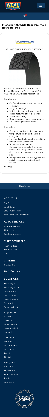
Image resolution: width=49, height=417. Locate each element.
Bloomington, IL (11, 283)
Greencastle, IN (11, 307)
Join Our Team (10, 265)
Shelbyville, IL (10, 362)
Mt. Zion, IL (9, 349)
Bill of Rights (9, 207)
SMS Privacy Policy (12, 211)
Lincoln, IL (8, 332)
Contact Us (12, 270)
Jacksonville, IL (10, 324)
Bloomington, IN (11, 287)
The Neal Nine (10, 250)
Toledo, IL (8, 378)
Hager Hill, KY (10, 312)
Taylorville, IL (9, 370)
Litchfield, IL (9, 337)
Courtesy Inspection (13, 234)
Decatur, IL (9, 303)
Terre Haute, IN (11, 374)
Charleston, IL (10, 291)
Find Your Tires (10, 246)
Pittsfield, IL (9, 357)
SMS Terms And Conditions (16, 214)
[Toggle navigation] (41, 5)
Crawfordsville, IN (11, 299)
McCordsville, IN (11, 345)
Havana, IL (9, 316)
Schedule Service (12, 226)
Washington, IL (11, 382)
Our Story (8, 203)
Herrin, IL (8, 320)
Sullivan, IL (8, 366)
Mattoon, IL (9, 341)
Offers (7, 253)
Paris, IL (7, 353)
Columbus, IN (10, 295)
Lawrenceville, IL (11, 328)
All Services (9, 230)
